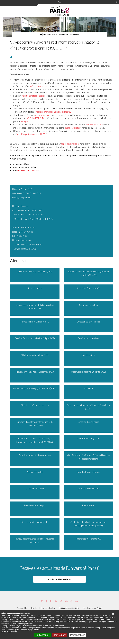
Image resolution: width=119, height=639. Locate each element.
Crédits (34, 608)
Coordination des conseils (88, 472)
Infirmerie (88, 388)
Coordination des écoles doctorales (35, 455)
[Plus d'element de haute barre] (116, 2)
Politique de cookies (9, 632)
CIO (29, 118)
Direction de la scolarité (88, 488)
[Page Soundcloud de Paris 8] (76, 601)
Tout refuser (60, 635)
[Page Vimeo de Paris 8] (51, 601)
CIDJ (42, 118)
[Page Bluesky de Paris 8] (56, 601)
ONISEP (35, 118)
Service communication (88, 338)
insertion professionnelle (33, 96)
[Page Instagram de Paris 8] (42, 601)
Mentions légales (48, 608)
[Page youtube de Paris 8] (66, 601)
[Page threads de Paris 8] (61, 601)
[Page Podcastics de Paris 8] (71, 601)
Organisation (63, 34)
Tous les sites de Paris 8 (92, 608)
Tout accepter (42, 635)
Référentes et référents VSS (88, 538)
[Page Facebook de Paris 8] (46, 601)
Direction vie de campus (34, 505)
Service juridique (35, 288)
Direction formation (35, 488)
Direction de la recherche (88, 321)
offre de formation (38, 86)
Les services (74, 34)
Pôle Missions (88, 505)
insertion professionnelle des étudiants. (53, 112)
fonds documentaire (43, 115)
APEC (42, 134)
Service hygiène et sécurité (88, 288)
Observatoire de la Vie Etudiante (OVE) (35, 271)
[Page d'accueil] (41, 34)
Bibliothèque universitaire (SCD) (35, 355)
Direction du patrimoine (88, 422)
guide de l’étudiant (73, 128)
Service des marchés (88, 305)
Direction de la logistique (88, 438)
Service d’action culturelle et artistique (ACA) (35, 338)
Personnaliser (77, 635)
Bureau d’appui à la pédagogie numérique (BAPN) (34, 388)
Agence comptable (35, 472)
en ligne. (24, 121)
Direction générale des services (35, 405)
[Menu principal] (3, 3)
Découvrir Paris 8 (50, 34)
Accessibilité (22, 608)
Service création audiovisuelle (34, 522)
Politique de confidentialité (69, 608)
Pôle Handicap (88, 355)
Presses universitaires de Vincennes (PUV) (35, 372)
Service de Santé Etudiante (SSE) (34, 321)
